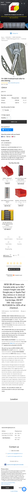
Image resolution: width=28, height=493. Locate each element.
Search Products (8, 239)
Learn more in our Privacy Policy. (8, 482)
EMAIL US (12, 343)
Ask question (16, 82)
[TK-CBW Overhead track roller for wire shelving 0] (14, 59)
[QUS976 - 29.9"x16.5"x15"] (21, 193)
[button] (6, 110)
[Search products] (26, 44)
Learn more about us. (5, 484)
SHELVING (8, 37)
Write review (10, 82)
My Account (19, 239)
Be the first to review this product (14, 266)
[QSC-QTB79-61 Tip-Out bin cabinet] (7, 193)
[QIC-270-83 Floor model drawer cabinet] (21, 171)
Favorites (19, 244)
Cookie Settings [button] (14, 491)
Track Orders (8, 244)
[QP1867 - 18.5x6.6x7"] (7, 171)
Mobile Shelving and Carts (13, 38)
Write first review (14, 269)
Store (2, 37)
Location (8, 2)
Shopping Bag (8, 249)
